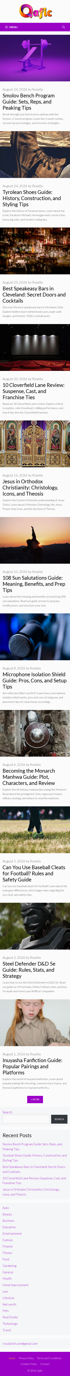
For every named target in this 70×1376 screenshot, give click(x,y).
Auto (6, 1208)
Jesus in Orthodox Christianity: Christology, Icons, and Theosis (30, 487)
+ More (35, 1099)
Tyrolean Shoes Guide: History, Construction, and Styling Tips (32, 198)
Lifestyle (8, 1298)
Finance (8, 1246)
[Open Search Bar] (63, 27)
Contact (45, 1363)
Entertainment (12, 1233)
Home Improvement (16, 1285)
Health (7, 1278)
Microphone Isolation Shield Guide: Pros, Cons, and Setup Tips (35, 680)
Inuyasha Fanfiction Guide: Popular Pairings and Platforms (32, 1066)
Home (12, 1358)
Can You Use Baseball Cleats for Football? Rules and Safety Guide (34, 873)
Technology (10, 1323)
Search (7, 1112)
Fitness (7, 1253)
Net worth (9, 1304)
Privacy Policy (26, 1358)
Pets (6, 1310)
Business (8, 1220)
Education (9, 1227)
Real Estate (10, 1317)
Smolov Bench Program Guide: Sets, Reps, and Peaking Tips (29, 101)
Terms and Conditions (49, 1358)
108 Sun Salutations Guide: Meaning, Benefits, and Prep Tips (34, 584)
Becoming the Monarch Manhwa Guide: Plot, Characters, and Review (29, 777)
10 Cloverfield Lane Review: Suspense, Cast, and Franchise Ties (34, 391)
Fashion (8, 1240)
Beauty (7, 1214)
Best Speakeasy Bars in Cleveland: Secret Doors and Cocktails (34, 294)
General (8, 1272)
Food (6, 1259)
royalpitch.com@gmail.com (20, 1343)
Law (5, 1291)
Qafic (40, 1370)
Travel (7, 1330)
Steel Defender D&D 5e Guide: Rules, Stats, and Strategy (29, 969)
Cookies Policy (29, 1363)
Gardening (9, 1266)
